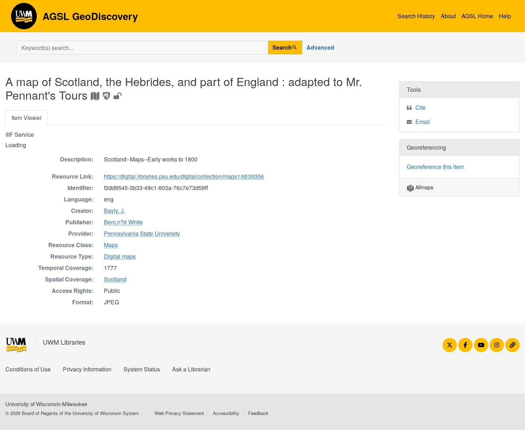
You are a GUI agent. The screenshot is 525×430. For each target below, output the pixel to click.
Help (505, 16)
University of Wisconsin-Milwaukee (46, 404)
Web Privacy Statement (179, 413)
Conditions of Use (28, 369)
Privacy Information (87, 369)
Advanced (320, 47)
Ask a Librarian (191, 369)
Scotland (115, 279)
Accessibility (226, 413)
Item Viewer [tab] (26, 118)
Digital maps (120, 256)
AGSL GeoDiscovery (23, 18)
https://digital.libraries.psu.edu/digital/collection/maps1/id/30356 (184, 176)
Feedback (258, 413)
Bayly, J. (114, 210)
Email (422, 122)
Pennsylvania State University (142, 233)
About (448, 16)
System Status (142, 369)
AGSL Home (477, 16)
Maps (111, 245)
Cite (420, 107)
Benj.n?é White (123, 222)
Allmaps (423, 187)
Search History (416, 16)
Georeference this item (435, 166)
